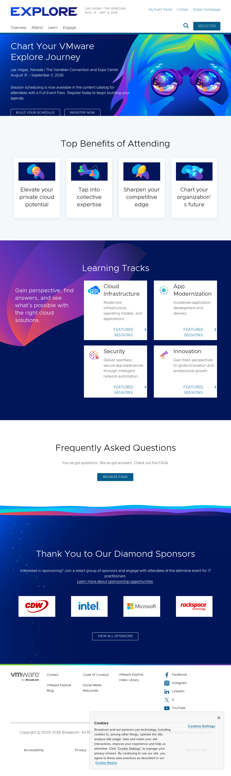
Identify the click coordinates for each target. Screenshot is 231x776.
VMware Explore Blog (59, 688)
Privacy (81, 750)
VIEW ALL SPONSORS (115, 636)
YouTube (178, 708)
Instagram (179, 683)
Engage (69, 28)
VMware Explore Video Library (131, 677)
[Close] (218, 717)
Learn (53, 28)
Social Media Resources (92, 688)
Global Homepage (206, 9)
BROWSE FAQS (115, 477)
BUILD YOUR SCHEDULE (35, 112)
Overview (18, 28)
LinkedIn (178, 691)
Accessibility (34, 750)
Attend (37, 28)
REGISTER (207, 26)
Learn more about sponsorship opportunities (115, 581)
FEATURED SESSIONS (123, 332)
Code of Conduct (96, 675)
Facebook (179, 674)
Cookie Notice (106, 762)
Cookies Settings (201, 726)
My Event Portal (160, 9)
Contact (182, 9)
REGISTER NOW (82, 112)
